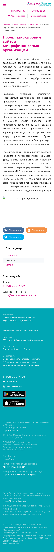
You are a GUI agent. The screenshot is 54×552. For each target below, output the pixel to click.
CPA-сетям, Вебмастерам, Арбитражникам (23, 340)
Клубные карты (26, 321)
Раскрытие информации (14, 365)
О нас (5, 359)
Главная (6, 24)
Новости (34, 24)
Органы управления (26, 362)
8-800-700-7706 (14, 286)
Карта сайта (33, 365)
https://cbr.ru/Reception (14, 467)
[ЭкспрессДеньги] (39, 4)
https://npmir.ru (10, 430)
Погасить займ (18, 10)
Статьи (9, 264)
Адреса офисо (18, 16)
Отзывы (25, 359)
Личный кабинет (38, 16)
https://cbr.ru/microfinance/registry (19, 474)
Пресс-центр (20, 24)
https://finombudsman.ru (14, 501)
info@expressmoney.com (20, 295)
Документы (15, 359)
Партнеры (11, 255)
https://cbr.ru (9, 459)
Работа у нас (9, 362)
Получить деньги (38, 10)
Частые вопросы (11, 330)
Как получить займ (29, 330)
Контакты (35, 359)
